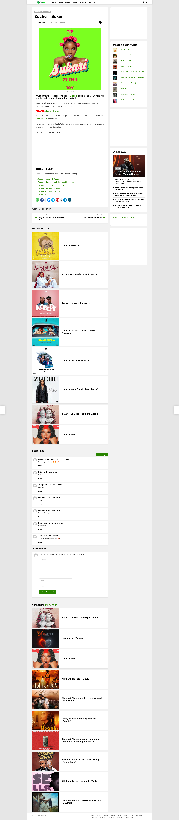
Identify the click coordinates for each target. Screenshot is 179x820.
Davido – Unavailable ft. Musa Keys (132, 77)
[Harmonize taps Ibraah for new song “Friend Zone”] (45, 761)
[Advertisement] (128, 23)
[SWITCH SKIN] (146, 2)
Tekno (119, 815)
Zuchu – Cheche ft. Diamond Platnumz (53, 185)
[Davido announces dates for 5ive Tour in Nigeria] (129, 166)
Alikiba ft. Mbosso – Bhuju (75, 679)
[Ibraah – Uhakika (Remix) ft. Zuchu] (45, 414)
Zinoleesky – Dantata (128, 55)
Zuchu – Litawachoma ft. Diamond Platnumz (55, 182)
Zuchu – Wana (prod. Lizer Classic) (80, 389)
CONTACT (92, 2)
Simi (131, 815)
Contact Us (111, 817)
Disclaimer (120, 817)
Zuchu (73, 96)
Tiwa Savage (139, 815)
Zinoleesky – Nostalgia (128, 94)
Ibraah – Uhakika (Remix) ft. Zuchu (80, 414)
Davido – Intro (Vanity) (128, 83)
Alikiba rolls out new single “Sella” (80, 781)
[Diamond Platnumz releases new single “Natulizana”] (45, 699)
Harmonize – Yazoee (72, 638)
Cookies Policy (130, 817)
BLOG (75, 2)
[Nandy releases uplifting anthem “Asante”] (45, 720)
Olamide (112, 815)
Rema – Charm (126, 49)
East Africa (51, 605)
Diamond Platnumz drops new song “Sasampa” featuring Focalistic (80, 740)
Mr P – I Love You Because (130, 100)
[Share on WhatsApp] (37, 200)
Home (92, 815)
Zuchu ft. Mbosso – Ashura (48, 191)
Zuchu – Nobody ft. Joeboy (48, 179)
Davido (99, 815)
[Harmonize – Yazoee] (45, 638)
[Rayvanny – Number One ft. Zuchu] (45, 274)
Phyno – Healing (126, 60)
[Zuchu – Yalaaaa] (45, 246)
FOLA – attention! (127, 66)
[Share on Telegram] (65, 200)
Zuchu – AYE (68, 434)
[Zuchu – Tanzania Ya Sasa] (45, 361)
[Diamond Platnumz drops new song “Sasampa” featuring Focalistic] (45, 740)
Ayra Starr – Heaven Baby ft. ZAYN (132, 72)
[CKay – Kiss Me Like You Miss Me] (2, 410)
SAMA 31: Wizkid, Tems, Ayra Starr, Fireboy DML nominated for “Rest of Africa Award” (128, 181)
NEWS (60, 2)
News (118, 168)
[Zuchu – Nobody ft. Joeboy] (45, 303)
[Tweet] (53, 200)
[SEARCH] (143, 2)
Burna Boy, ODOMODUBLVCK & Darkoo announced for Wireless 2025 (129, 194)
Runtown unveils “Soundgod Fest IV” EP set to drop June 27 (128, 206)
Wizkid (105, 815)
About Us (102, 817)
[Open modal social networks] (69, 200)
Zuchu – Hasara (52, 111)
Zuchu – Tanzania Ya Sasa (48, 188)
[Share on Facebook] (42, 200)
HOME (53, 2)
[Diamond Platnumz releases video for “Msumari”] (45, 802)
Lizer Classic (38, 209)
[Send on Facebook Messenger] (48, 200)
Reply (40, 465)
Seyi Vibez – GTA (127, 88)
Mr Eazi (126, 815)
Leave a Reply (101, 455)
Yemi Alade (94, 817)
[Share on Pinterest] (57, 200)
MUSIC (67, 2)
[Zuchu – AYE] (45, 434)
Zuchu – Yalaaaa (70, 245)
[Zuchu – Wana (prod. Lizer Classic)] (45, 389)
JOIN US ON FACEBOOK (124, 218)
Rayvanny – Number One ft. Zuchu (80, 274)
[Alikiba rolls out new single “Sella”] (45, 781)
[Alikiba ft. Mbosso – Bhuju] (45, 679)
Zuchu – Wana (43, 195)
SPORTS (83, 2)
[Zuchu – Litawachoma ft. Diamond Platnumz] (45, 332)
